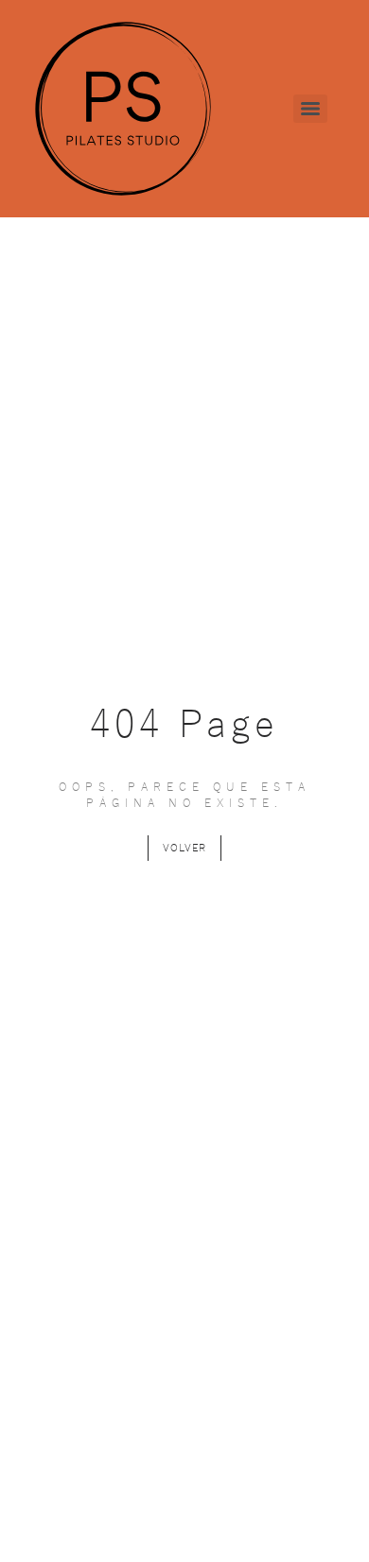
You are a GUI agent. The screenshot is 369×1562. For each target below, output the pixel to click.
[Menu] (310, 108)
